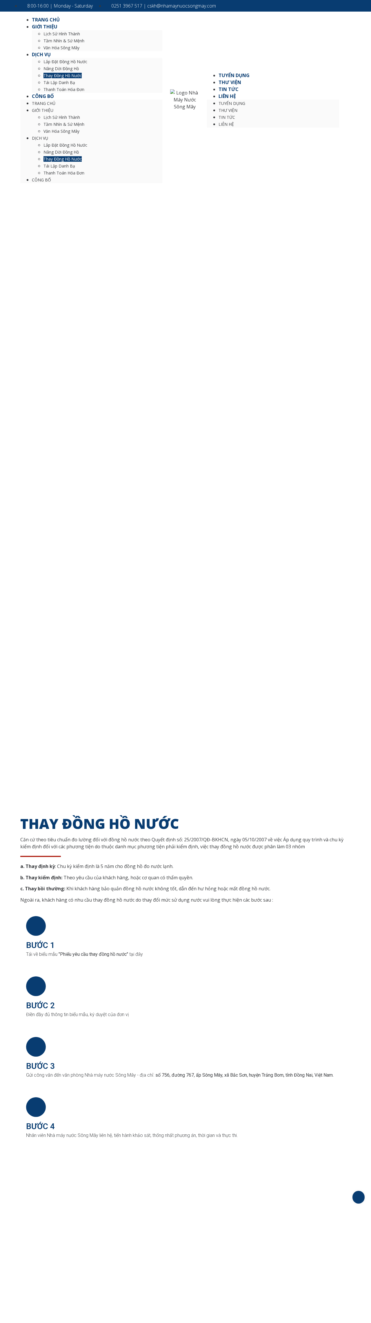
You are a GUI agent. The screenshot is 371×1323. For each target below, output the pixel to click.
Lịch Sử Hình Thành (61, 34)
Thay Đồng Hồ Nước (62, 75)
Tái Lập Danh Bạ (59, 82)
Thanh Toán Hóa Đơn (63, 89)
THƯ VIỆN (230, 82)
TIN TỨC (229, 89)
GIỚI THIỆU (44, 26)
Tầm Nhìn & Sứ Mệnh (63, 40)
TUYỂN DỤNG (234, 75)
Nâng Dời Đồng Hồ (61, 68)
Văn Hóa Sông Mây (61, 47)
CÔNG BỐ (43, 96)
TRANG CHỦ (46, 20)
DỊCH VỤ (41, 54)
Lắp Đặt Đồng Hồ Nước (65, 61)
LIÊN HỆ (227, 96)
